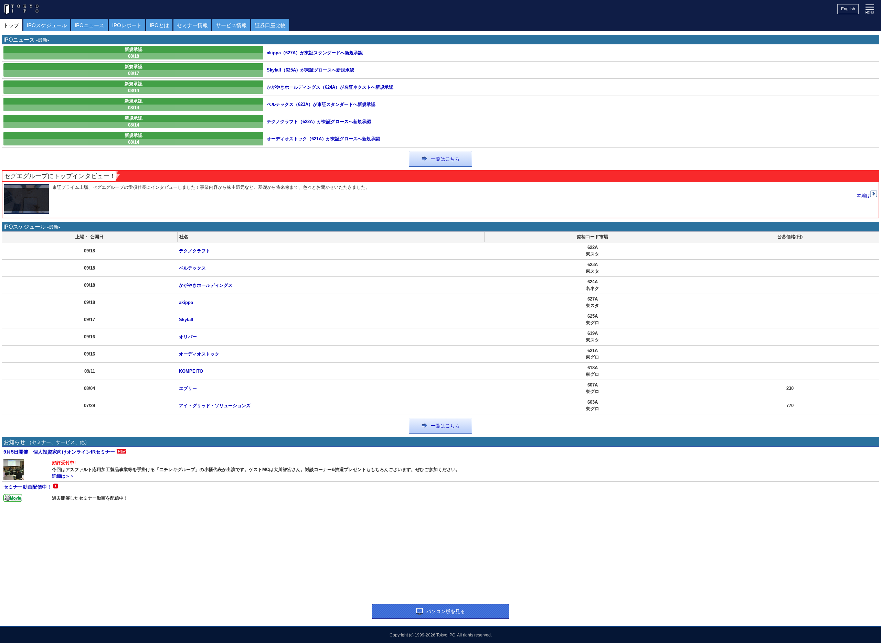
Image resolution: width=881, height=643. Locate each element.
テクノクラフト (194, 250)
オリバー (188, 336)
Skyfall (186, 319)
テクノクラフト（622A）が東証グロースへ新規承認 (319, 121)
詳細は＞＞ (63, 476)
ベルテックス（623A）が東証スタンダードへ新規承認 (321, 104)
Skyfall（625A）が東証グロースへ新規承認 (310, 70)
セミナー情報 (192, 25)
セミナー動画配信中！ (27, 487)
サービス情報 (231, 25)
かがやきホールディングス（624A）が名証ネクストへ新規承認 (330, 87)
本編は (863, 195)
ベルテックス (192, 268)
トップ (11, 25)
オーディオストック (199, 354)
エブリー (188, 388)
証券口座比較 (270, 25)
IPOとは (159, 25)
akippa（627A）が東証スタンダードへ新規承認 (315, 52)
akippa (186, 302)
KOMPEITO (191, 371)
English (848, 9)
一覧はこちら (445, 159)
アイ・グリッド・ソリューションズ (215, 405)
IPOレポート (127, 25)
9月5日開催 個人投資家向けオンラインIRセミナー (59, 452)
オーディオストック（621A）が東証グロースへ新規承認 (323, 138)
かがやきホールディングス (206, 285)
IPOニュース (89, 25)
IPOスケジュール (47, 25)
